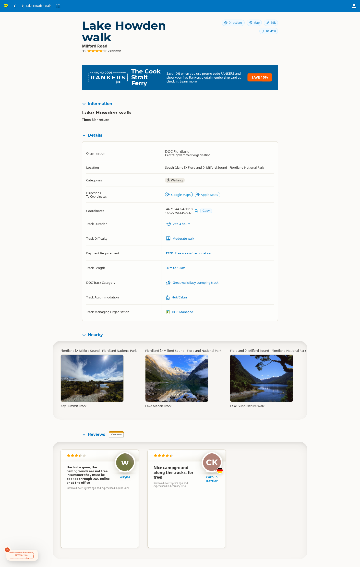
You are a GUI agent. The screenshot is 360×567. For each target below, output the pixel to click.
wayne (125, 477)
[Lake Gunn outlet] (261, 374)
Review (271, 31)
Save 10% (260, 77)
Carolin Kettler (212, 479)
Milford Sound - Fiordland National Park (108, 350)
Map (256, 23)
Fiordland (67, 350)
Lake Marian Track (158, 406)
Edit (273, 23)
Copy (206, 210)
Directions (235, 23)
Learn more (188, 81)
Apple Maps (209, 194)
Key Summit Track (73, 406)
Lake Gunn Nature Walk (247, 406)
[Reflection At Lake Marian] (176, 378)
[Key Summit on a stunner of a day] (92, 378)
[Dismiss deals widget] (7, 549)
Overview (116, 434)
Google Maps (181, 194)
